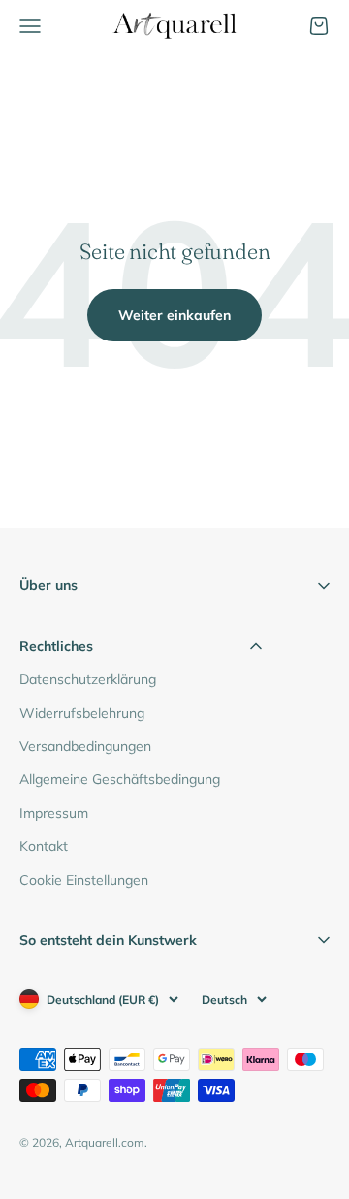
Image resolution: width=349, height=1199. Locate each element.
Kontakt (43, 846)
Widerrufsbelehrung (81, 713)
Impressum (53, 813)
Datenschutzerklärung (87, 679)
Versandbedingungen (85, 746)
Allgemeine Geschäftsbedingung (119, 779)
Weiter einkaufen (174, 315)
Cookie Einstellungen (83, 880)
